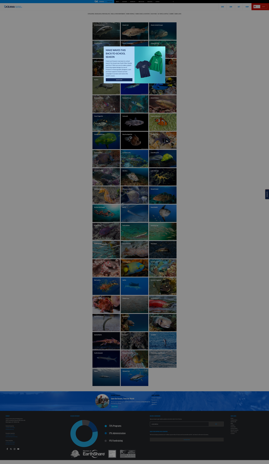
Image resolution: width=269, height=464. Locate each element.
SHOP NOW (119, 79)
